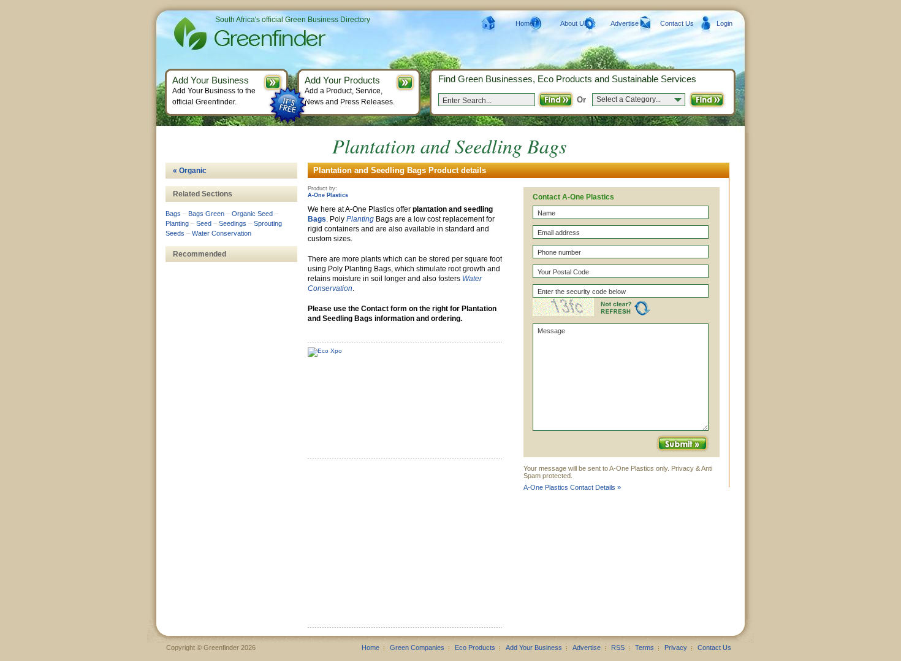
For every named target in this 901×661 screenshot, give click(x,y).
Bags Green (206, 213)
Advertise (624, 23)
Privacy (675, 647)
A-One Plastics (328, 195)
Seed (203, 223)
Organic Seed (252, 213)
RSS (618, 647)
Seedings (232, 223)
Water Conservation (221, 233)
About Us (574, 23)
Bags (317, 219)
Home (524, 23)
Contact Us (677, 23)
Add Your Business (534, 647)
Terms (644, 647)
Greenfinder (248, 33)
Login (724, 23)
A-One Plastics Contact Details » (572, 487)
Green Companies (417, 647)
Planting (360, 219)
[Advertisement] (400, 547)
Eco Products (475, 647)
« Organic (190, 170)
